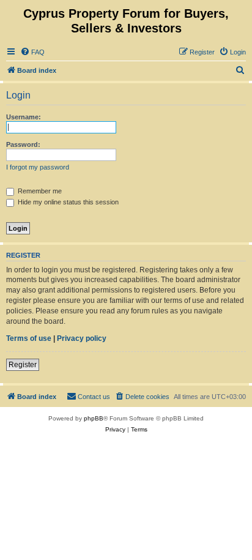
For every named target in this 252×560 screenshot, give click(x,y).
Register (23, 364)
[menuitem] (32, 52)
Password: (23, 144)
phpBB (93, 418)
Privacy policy (81, 338)
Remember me (39, 191)
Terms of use (28, 338)
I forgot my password (37, 167)
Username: (23, 117)
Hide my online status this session (67, 202)
